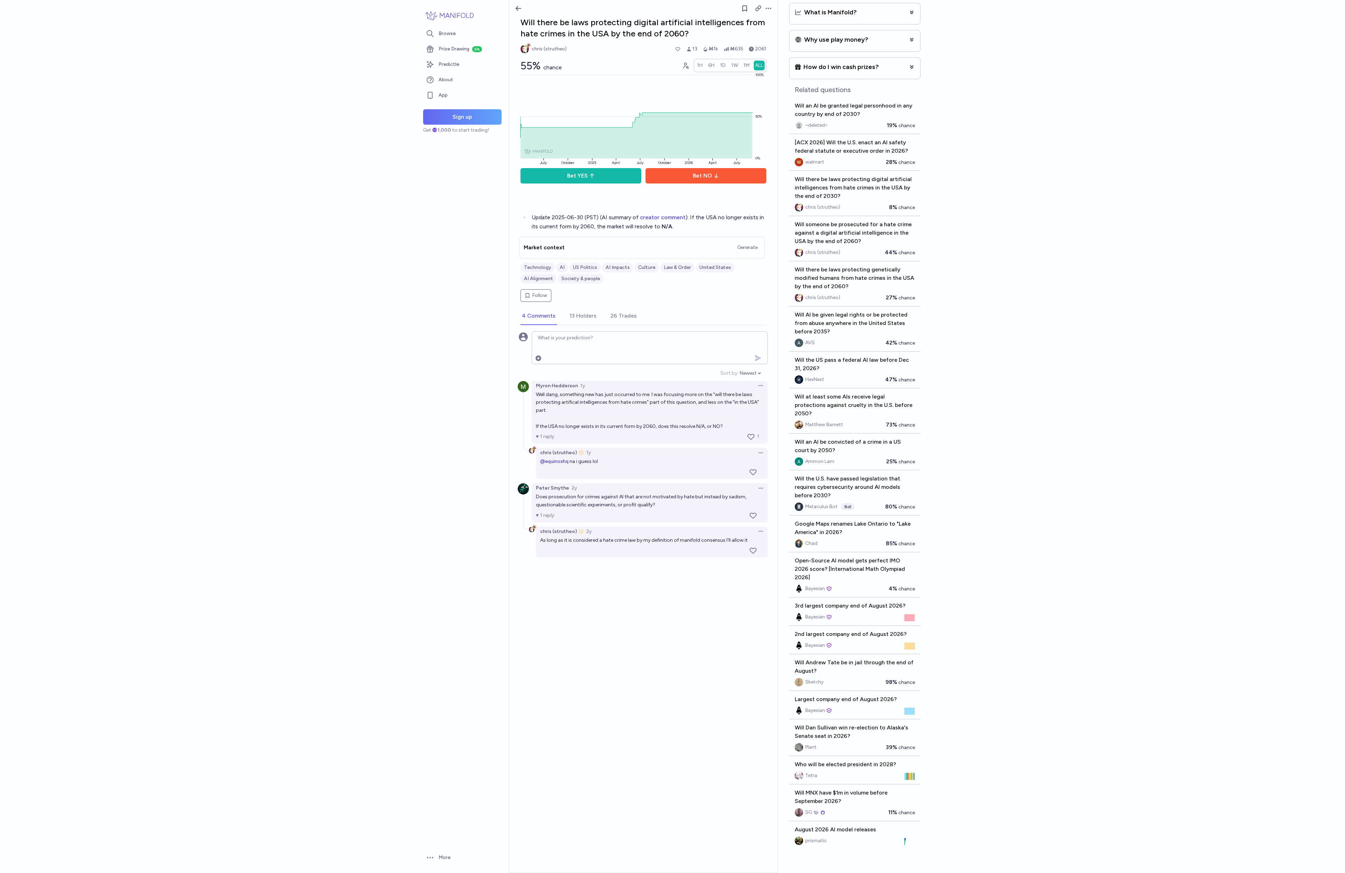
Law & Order (677, 267)
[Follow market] (745, 8)
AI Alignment (538, 279)
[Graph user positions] (685, 65)
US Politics (585, 267)
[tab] (538, 316)
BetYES (577, 175)
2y (574, 488)
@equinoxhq (554, 461)
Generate (747, 247)
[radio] (700, 65)
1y (582, 386)
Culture (646, 267)
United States (715, 267)
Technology (537, 267)
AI (562, 267)
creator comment (662, 217)
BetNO (702, 175)
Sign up (462, 116)
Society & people (580, 279)
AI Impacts (618, 267)
